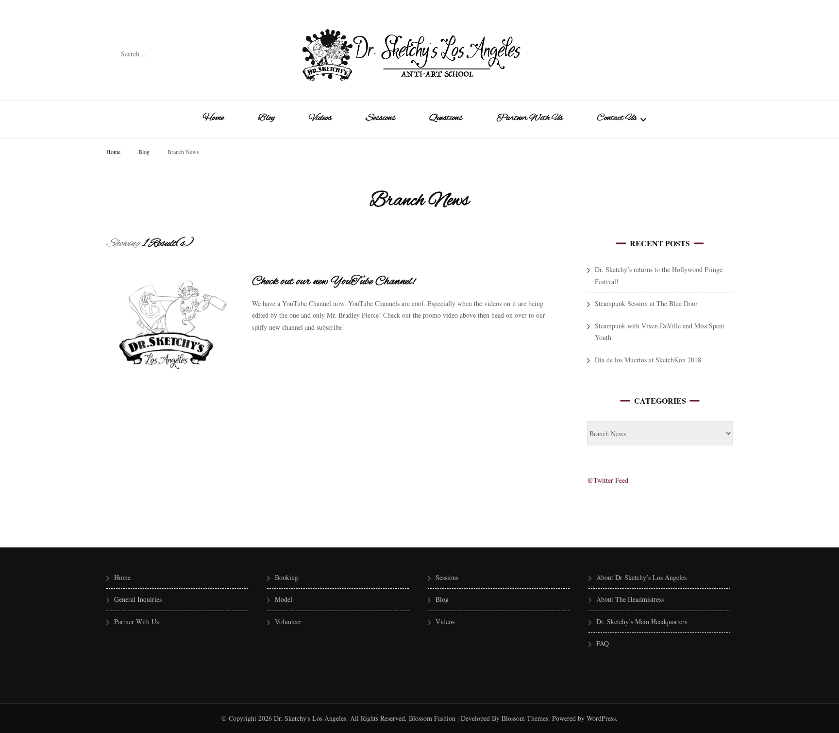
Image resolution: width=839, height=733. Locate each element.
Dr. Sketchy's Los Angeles (310, 718)
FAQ (602, 643)
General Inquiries (138, 599)
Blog (266, 118)
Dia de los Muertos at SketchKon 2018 (648, 359)
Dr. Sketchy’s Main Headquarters (641, 621)
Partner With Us (529, 118)
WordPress (601, 718)
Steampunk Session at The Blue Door (646, 303)
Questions (445, 118)
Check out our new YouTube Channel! (333, 282)
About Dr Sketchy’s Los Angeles (641, 577)
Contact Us (617, 118)
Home (213, 118)
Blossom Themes (524, 718)
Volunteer (288, 621)
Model (283, 599)
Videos (320, 118)
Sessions (380, 118)
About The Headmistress (630, 599)
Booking (286, 577)
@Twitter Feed (607, 480)
